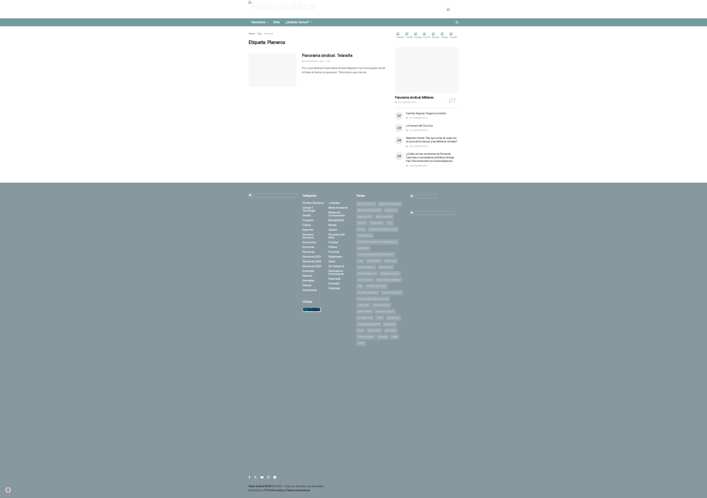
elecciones (385, 267)
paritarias (389, 324)
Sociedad (333, 283)
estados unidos (390, 273)
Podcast (333, 242)
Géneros (307, 275)
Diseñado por (279, 490)
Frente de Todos (376, 286)
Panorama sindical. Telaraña (327, 55)
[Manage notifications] (8, 490)
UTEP (361, 343)
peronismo (374, 330)
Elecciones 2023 (312, 261)
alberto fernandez (389, 204)
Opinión (332, 229)
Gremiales (308, 280)
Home (252, 33)
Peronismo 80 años (336, 236)
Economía (308, 247)
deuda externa (366, 267)
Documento (309, 242)
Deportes (308, 229)
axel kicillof (365, 216)
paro (360, 330)
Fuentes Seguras (367, 292)
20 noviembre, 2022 (314, 61)
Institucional (309, 290)
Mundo (332, 225)
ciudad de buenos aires (383, 229)
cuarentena (373, 261)
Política (332, 247)
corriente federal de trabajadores (377, 242)
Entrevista (308, 271)
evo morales (365, 280)
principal (390, 330)
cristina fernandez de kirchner (375, 254)
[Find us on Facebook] (249, 477)
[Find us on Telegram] (274, 477)
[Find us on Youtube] (262, 477)
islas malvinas (381, 305)
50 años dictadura (313, 202)
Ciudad (307, 215)
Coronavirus (365, 235)
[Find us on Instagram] (268, 477)
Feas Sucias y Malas (388, 280)
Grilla (276, 22)
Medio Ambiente (338, 207)
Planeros (268, 33)
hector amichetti (391, 292)
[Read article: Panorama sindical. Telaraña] (272, 70)
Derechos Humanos (308, 236)
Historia (307, 285)
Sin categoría (336, 266)
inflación (363, 305)
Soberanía (334, 278)
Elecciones (309, 251)
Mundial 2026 (336, 220)
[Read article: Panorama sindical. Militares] (426, 70)
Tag (259, 33)
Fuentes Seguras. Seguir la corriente (426, 113)
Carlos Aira (376, 223)
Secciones (258, 22)
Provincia (333, 251)
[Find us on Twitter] (255, 477)
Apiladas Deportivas (369, 210)
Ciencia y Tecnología (309, 209)
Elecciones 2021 (312, 256)
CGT (390, 223)
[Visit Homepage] (283, 9)
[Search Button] (457, 22)
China (361, 229)
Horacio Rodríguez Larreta (373, 299)
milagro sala (365, 318)
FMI (360, 286)
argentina (391, 210)
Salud (331, 261)
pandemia (393, 318)
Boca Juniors (384, 216)
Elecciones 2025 (312, 266)
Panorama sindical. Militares (414, 97)
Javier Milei (365, 311)
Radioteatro (335, 256)
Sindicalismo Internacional (336, 272)
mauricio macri (385, 311)
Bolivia (362, 223)
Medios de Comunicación (336, 214)
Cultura (307, 225)
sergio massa (366, 337)
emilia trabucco (367, 273)
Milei (380, 318)
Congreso (308, 220)
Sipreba (382, 337)
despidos (390, 261)
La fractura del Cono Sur (419, 125)
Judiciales (334, 202)
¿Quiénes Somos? (297, 22)
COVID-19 (363, 248)
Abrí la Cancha (366, 204)
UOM (394, 337)
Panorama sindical (369, 324)
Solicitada (334, 288)
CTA (360, 261)
